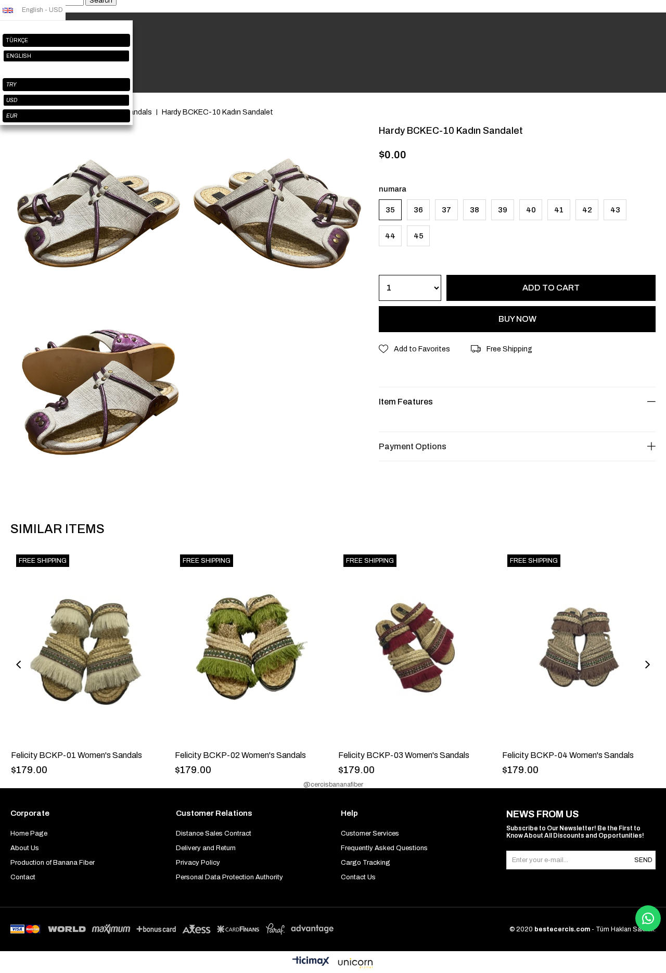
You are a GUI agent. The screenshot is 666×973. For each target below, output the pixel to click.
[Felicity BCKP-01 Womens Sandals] (87, 647)
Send (643, 860)
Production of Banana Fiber (52, 862)
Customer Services (370, 833)
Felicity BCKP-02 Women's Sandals (240, 755)
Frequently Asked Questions (384, 848)
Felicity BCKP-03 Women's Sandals (403, 755)
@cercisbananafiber (333, 784)
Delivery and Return (206, 848)
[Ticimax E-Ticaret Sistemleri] (333, 963)
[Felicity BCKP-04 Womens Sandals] (579, 647)
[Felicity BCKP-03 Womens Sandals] (415, 647)
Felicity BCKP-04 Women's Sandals (568, 755)
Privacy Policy (198, 862)
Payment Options (412, 446)
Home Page (28, 833)
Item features (406, 401)
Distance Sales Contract (213, 833)
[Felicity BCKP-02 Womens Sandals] (251, 647)
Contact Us (358, 877)
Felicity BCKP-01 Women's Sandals (76, 755)
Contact (22, 877)
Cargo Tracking (365, 862)
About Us (24, 848)
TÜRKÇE (17, 40)
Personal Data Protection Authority (229, 877)
